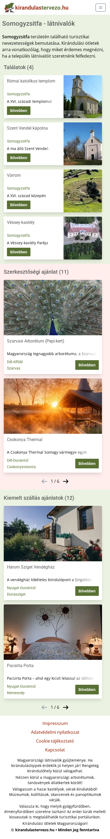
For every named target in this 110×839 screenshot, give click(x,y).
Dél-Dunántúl (17, 460)
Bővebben (18, 110)
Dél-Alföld (15, 362)
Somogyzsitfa (18, 94)
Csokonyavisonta (21, 467)
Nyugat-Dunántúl (21, 588)
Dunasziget (16, 594)
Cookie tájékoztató (55, 741)
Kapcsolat (55, 750)
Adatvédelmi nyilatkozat (55, 732)
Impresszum (55, 723)
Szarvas (13, 368)
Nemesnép (16, 693)
